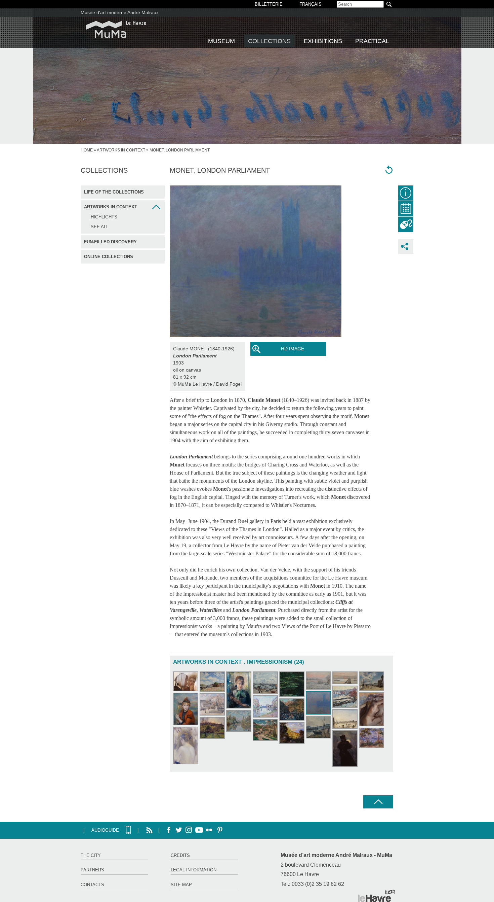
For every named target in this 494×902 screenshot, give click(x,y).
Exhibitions (323, 41)
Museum (221, 41)
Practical (372, 41)
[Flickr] (209, 830)
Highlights (104, 216)
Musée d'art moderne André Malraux (120, 12)
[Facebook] (169, 830)
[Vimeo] (199, 830)
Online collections (108, 256)
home (87, 150)
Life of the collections (114, 192)
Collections (269, 41)
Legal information (193, 869)
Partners (92, 869)
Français (310, 4)
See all (100, 226)
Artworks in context (121, 150)
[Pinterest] (219, 830)
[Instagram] (189, 830)
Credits (180, 855)
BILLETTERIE (269, 4)
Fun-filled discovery (110, 241)
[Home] (116, 29)
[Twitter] (179, 830)
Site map (181, 884)
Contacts (92, 884)
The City (91, 855)
